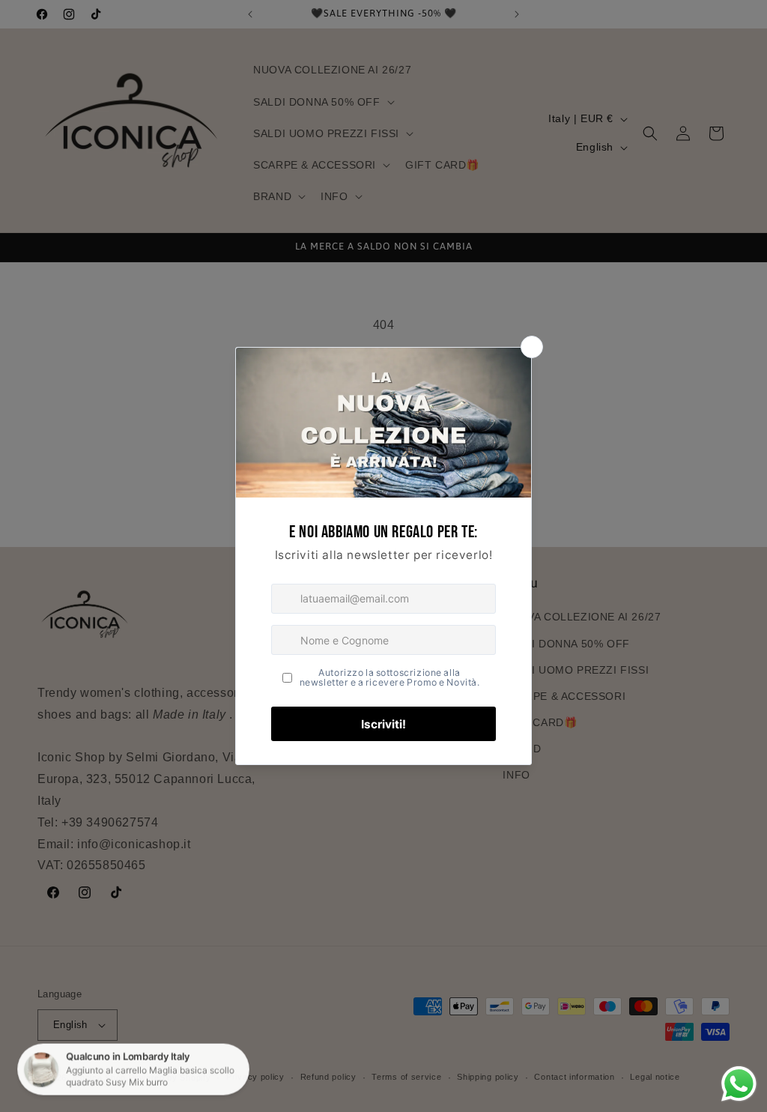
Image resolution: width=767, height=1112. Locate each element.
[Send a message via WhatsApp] (739, 1084)
